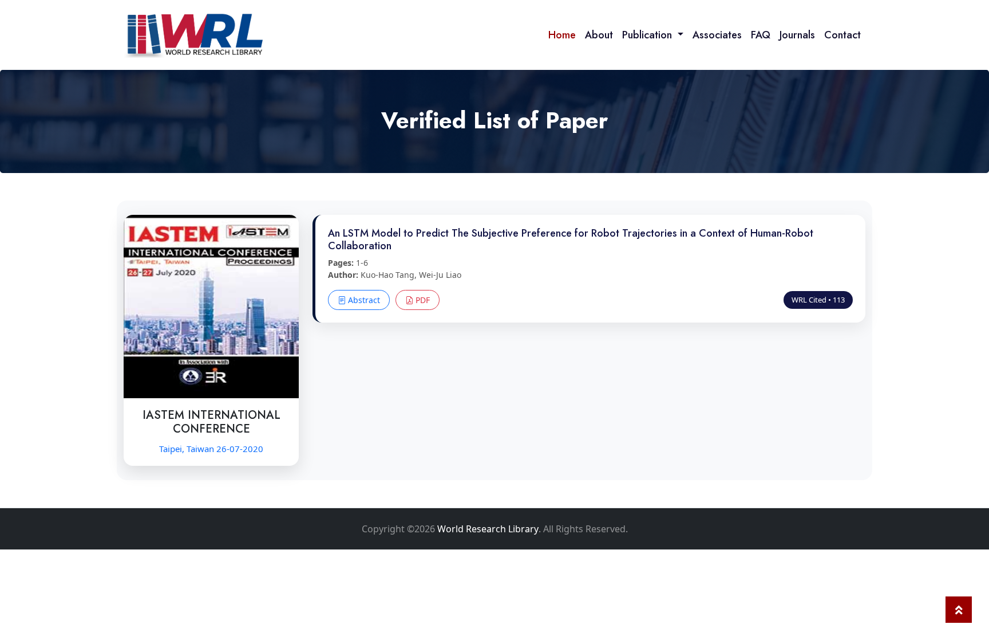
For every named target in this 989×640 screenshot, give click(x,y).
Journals (797, 35)
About (599, 35)
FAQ (760, 35)
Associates (717, 35)
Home (562, 35)
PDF (421, 300)
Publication (648, 35)
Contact (842, 35)
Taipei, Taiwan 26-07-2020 (211, 448)
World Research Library (488, 529)
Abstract (363, 300)
